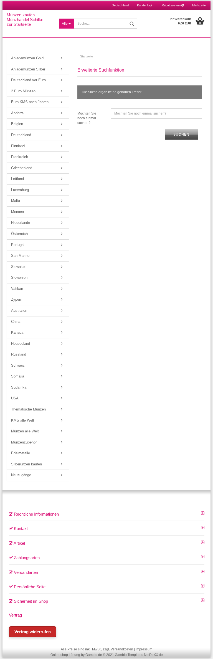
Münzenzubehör (24, 442)
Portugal (17, 245)
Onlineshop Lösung (65, 655)
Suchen (181, 134)
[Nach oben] (202, 650)
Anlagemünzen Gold (27, 58)
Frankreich (19, 157)
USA (15, 398)
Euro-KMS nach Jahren (30, 102)
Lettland (17, 179)
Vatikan (17, 289)
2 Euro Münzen (23, 91)
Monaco (17, 212)
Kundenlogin (145, 5)
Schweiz (18, 365)
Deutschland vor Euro (28, 80)
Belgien (17, 124)
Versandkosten (122, 649)
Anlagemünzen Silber (28, 69)
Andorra (17, 113)
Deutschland (21, 135)
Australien (19, 310)
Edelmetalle (20, 453)
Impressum (144, 649)
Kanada (17, 332)
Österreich (19, 234)
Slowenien (19, 277)
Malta (15, 201)
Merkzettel (199, 5)
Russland (18, 354)
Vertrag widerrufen (32, 631)
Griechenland (21, 168)
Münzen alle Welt (25, 431)
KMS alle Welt (22, 420)
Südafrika (18, 387)
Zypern (16, 299)
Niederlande (20, 222)
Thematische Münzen (28, 409)
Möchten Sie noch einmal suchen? (86, 118)
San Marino (20, 256)
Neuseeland (20, 343)
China (15, 322)
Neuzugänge (21, 475)
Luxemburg (20, 190)
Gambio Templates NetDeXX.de (139, 655)
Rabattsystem (171, 5)
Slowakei (18, 267)
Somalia (17, 376)
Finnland (18, 146)
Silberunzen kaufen (26, 464)
